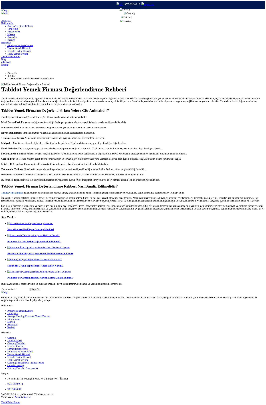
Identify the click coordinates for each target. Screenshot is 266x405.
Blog (3, 59)
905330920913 (14, 389)
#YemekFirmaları (140, 21)
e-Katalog (6, 62)
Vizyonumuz (13, 31)
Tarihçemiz (12, 29)
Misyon (11, 34)
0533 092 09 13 (15, 384)
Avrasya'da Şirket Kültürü (20, 26)
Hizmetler (6, 42)
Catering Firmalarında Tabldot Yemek (25, 362)
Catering (11, 337)
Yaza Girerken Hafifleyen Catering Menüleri (30, 229)
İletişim (4, 64)
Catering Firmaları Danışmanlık (22, 368)
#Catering (140, 13)
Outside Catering (15, 365)
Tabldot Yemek (14, 340)
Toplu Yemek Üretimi (17, 53)
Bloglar (11, 75)
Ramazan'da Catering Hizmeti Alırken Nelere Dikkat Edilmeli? (40, 277)
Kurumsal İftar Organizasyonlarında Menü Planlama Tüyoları (40, 253)
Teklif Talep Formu (10, 56)
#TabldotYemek (139, 17)
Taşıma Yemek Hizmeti (18, 48)
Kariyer (11, 40)
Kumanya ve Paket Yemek (20, 45)
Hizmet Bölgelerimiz (17, 349)
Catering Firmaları (16, 343)
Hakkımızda (7, 23)
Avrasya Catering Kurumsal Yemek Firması (28, 316)
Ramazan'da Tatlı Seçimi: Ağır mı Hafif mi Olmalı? (33, 241)
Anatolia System (22, 397)
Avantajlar (12, 37)
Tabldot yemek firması (12, 192)
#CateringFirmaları (140, 9)
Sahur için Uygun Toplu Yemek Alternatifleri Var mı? (35, 265)
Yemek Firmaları (15, 346)
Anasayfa (5, 20)
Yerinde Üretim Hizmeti (19, 51)
